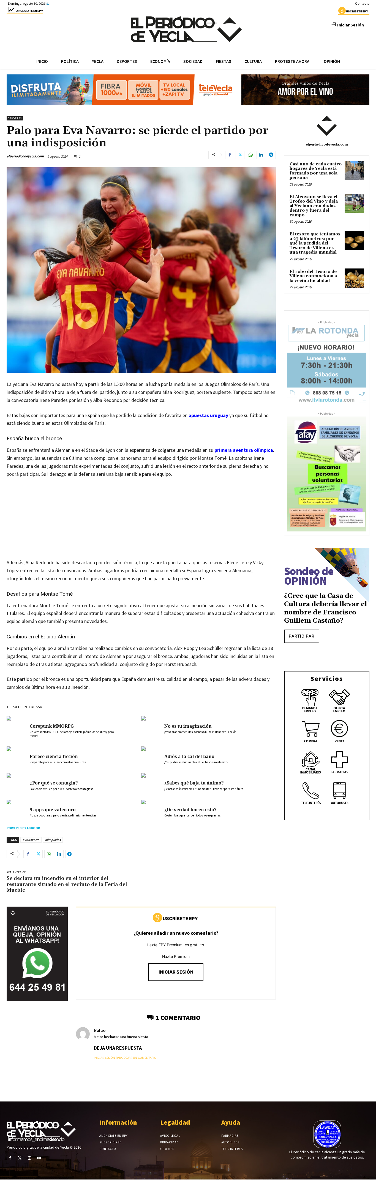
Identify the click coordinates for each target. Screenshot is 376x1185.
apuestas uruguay (208, 415)
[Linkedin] (261, 155)
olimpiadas (53, 840)
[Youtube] (39, 1158)
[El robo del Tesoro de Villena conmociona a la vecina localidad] (354, 278)
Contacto (362, 3)
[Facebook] (229, 155)
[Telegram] (271, 155)
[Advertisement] (141, 523)
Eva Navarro (31, 840)
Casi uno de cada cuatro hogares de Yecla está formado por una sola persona (316, 171)
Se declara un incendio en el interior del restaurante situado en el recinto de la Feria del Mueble (67, 884)
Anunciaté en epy (29, 10)
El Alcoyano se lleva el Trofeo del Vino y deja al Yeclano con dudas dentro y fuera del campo (314, 206)
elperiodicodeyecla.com (25, 156)
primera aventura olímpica (243, 450)
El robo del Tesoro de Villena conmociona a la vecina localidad (313, 276)
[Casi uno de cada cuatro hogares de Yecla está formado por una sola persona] (354, 170)
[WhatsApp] (250, 155)
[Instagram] (29, 1158)
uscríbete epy (357, 11)
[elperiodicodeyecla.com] (327, 126)
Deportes (15, 118)
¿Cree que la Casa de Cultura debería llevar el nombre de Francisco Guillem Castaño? (325, 608)
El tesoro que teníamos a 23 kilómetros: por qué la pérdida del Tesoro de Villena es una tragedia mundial (315, 243)
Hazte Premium (176, 956)
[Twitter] (240, 155)
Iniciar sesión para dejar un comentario (125, 1057)
